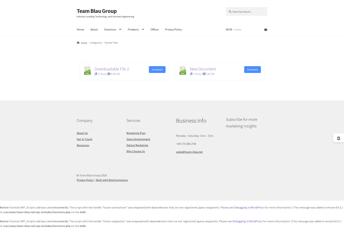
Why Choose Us (135, 151)
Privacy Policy (173, 29)
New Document (203, 69)
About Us (82, 133)
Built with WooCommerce (112, 180)
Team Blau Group (97, 11)
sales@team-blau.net (189, 152)
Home (80, 29)
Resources (83, 145)
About (94, 29)
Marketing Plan (135, 133)
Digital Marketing (137, 145)
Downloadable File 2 (112, 69)
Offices (154, 29)
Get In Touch (84, 139)
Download (157, 69)
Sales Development (138, 139)
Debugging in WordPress (249, 207)
